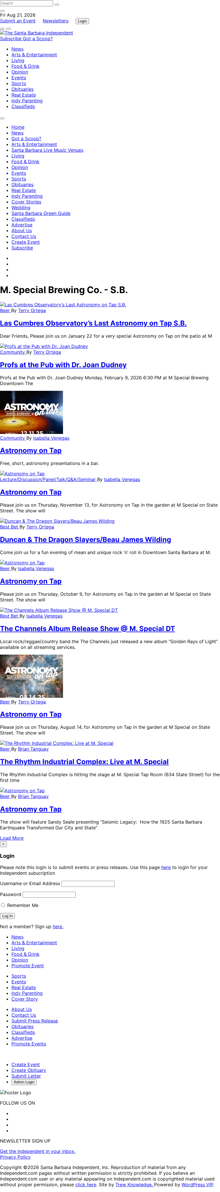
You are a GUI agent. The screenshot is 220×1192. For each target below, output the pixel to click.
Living (17, 60)
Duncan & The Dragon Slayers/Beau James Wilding (85, 539)
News (17, 49)
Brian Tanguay (33, 749)
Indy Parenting (27, 100)
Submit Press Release (34, 1021)
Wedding (20, 207)
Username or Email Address (30, 883)
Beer (5, 310)
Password (10, 894)
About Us (21, 230)
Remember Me (22, 905)
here (166, 867)
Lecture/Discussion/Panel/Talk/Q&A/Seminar (48, 479)
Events (18, 77)
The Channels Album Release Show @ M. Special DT (87, 628)
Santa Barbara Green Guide (40, 213)
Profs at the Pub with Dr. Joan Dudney (63, 365)
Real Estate (23, 95)
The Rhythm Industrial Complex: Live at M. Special (84, 762)
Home (17, 127)
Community (13, 352)
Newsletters (55, 21)
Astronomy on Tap (31, 450)
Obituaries (22, 89)
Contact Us (23, 236)
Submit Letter (26, 1076)
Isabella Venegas (51, 438)
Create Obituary (28, 1070)
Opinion (19, 72)
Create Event (25, 242)
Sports (18, 83)
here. (58, 926)
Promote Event (27, 965)
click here (85, 1184)
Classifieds (23, 106)
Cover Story (24, 999)
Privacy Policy (15, 1157)
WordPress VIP (197, 1184)
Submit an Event (18, 21)
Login (82, 21)
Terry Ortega (32, 310)
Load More (11, 838)
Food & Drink (25, 66)
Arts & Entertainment (34, 54)
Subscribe (11, 38)
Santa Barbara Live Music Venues (47, 150)
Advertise (21, 225)
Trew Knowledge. (134, 1184)
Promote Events (28, 1044)
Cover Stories (26, 202)
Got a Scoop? (38, 38)
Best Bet (9, 527)
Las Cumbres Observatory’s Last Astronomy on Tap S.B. (93, 323)
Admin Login (24, 1082)
